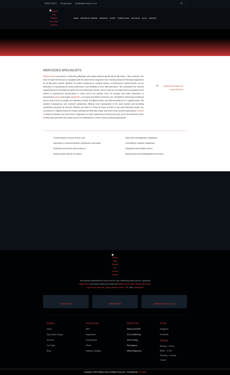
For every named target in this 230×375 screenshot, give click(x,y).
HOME (75, 18)
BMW (120, 284)
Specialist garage (89, 18)
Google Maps (66, 3)
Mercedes (146, 284)
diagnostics (76, 97)
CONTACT (153, 18)
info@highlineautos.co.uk (86, 3)
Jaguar (108, 287)
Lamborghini (138, 287)
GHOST (113, 18)
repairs (57, 97)
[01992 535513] (110, 299)
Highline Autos (49, 76)
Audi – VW (124, 287)
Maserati (100, 287)
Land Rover (91, 287)
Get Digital (142, 372)
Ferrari (126, 284)
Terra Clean (123, 18)
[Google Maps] (61, 299)
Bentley (115, 287)
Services (103, 18)
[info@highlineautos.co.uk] (154, 299)
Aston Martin (135, 284)
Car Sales (135, 18)
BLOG (144, 18)
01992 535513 (50, 3)
